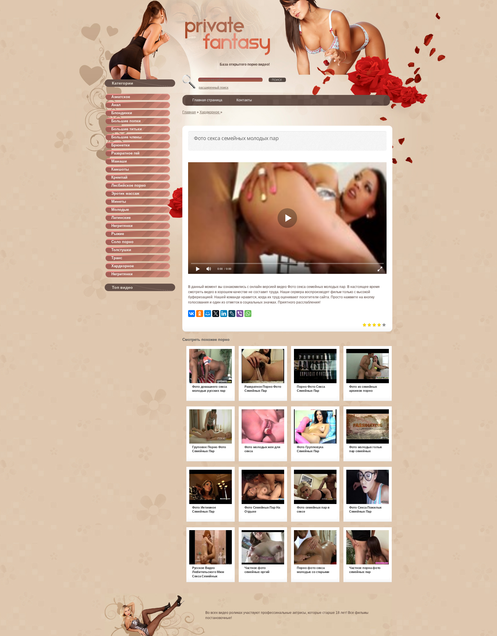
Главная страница (207, 100)
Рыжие (117, 234)
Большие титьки (126, 129)
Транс (116, 258)
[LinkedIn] (223, 313)
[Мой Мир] (207, 313)
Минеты (118, 201)
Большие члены (126, 137)
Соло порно (122, 242)
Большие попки (126, 121)
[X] (215, 313)
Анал (116, 105)
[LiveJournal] (231, 313)
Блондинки (121, 113)
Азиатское (120, 97)
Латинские (121, 217)
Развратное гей (125, 153)
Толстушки (121, 250)
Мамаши (119, 161)
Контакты (244, 100)
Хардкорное (122, 266)
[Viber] (239, 313)
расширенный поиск (213, 87)
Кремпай (119, 177)
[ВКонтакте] (191, 313)
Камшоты (120, 169)
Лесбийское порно (128, 185)
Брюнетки (120, 145)
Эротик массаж (125, 193)
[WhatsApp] (247, 313)
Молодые (120, 209)
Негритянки (122, 226)
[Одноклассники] (199, 313)
